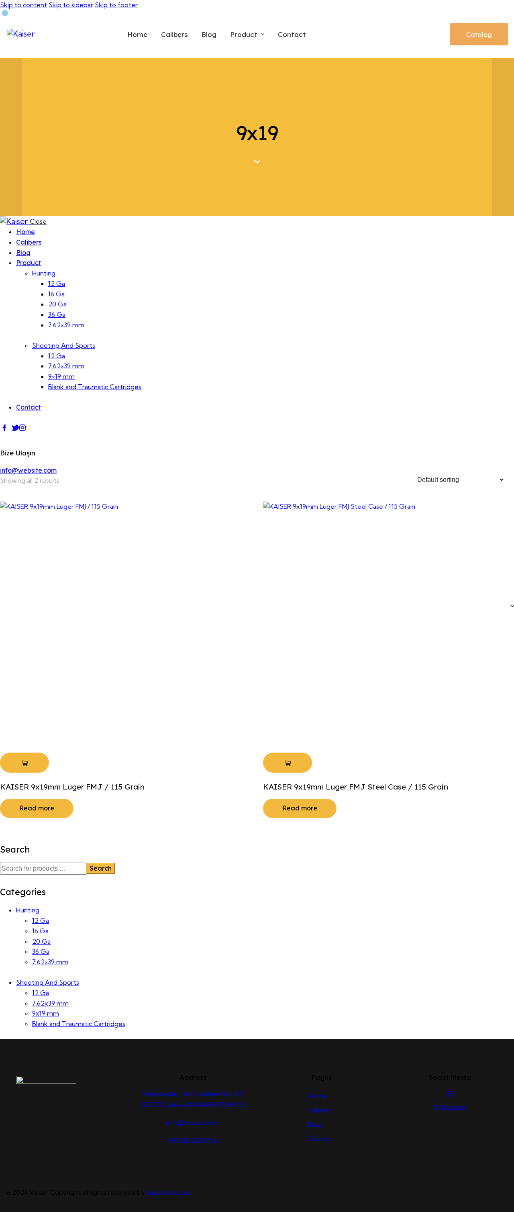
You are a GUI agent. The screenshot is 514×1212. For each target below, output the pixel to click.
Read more (36, 808)
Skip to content (23, 5)
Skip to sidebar (71, 5)
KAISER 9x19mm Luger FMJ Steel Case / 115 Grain (355, 787)
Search (101, 868)
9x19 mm (45, 1013)
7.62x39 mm (50, 1003)
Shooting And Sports (47, 982)
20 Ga (41, 941)
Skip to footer (116, 5)
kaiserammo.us (168, 1192)
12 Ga (40, 920)
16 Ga (40, 931)
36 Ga (40, 951)
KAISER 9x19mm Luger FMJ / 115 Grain (72, 787)
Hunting (27, 910)
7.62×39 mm (50, 962)
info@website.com (28, 470)
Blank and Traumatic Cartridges (78, 1024)
